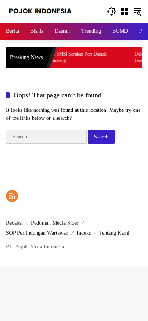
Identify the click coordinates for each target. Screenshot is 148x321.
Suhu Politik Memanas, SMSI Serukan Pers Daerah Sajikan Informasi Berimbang (56, 57)
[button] (111, 11)
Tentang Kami (114, 233)
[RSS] (12, 196)
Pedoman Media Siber (55, 223)
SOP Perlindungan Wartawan (37, 233)
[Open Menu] (124, 11)
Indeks (84, 233)
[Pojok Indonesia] (45, 11)
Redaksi (14, 223)
